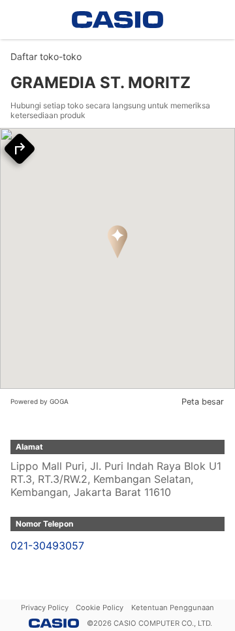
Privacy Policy (45, 607)
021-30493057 (47, 545)
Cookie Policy (99, 607)
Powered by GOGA (39, 401)
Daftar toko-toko (46, 56)
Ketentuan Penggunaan (172, 607)
